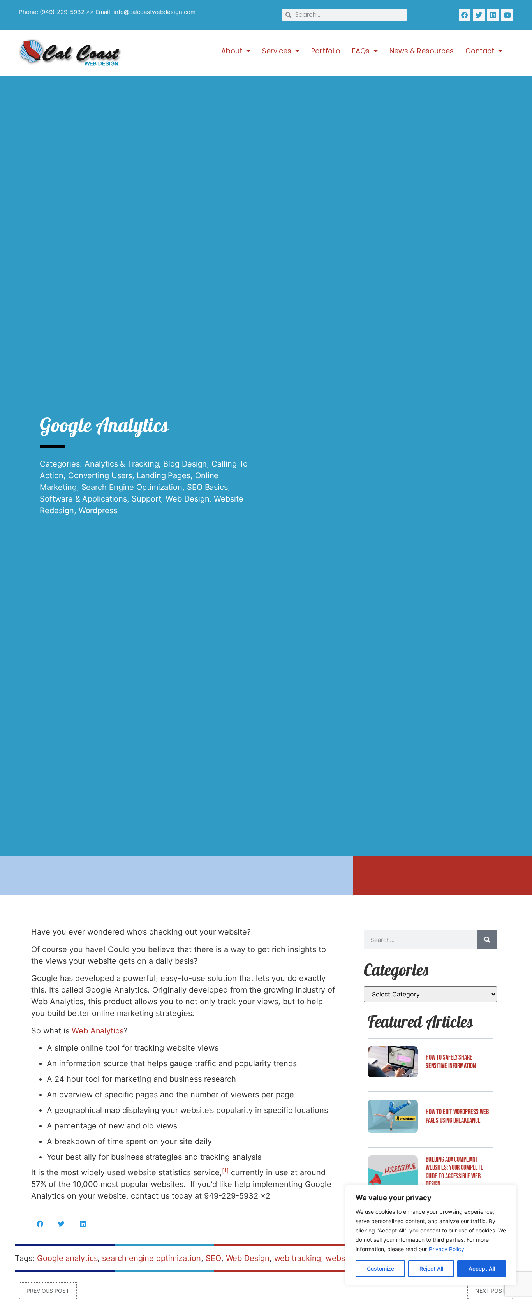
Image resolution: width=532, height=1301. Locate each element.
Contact (479, 51)
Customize (380, 1268)
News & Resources (421, 51)
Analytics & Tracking (122, 463)
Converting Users (100, 475)
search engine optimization (151, 1258)
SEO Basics (207, 487)
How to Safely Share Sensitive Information (451, 1061)
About (231, 51)
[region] (430, 1235)
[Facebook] (465, 15)
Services (276, 51)
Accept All (482, 1268)
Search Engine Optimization (131, 487)
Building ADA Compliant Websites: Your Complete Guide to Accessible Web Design (454, 1172)
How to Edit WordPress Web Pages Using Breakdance (457, 1116)
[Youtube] (507, 15)
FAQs (361, 51)
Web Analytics (97, 1030)
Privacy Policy (446, 1249)
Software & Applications (83, 498)
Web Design (187, 498)
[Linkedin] (493, 15)
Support (146, 498)
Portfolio (325, 51)
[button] (40, 1223)
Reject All (431, 1268)
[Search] (487, 939)
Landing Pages (163, 475)
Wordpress (98, 510)
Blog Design (185, 463)
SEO (213, 1258)
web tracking (297, 1258)
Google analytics (67, 1258)
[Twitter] (479, 15)
